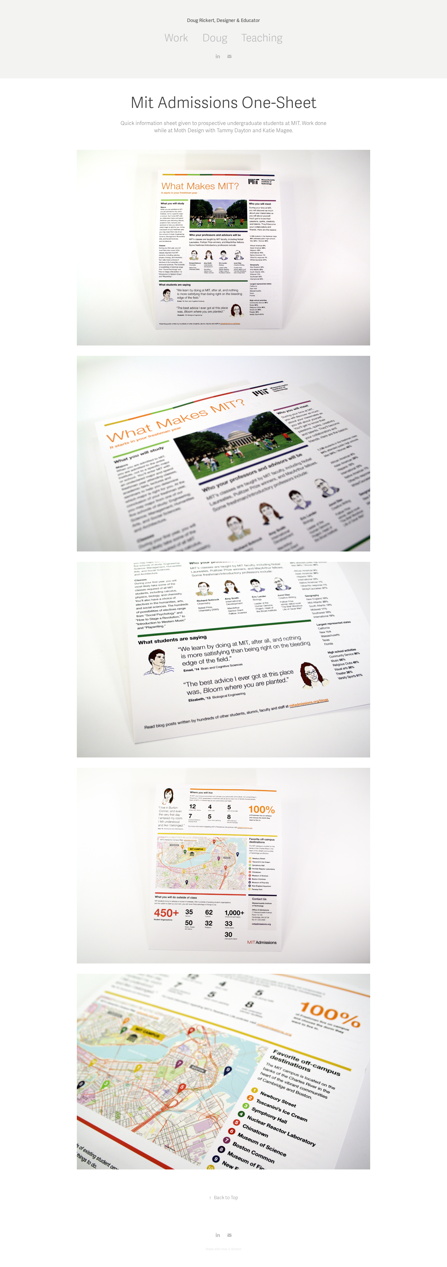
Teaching (261, 38)
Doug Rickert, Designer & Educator (223, 20)
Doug (214, 38)
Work (176, 38)
